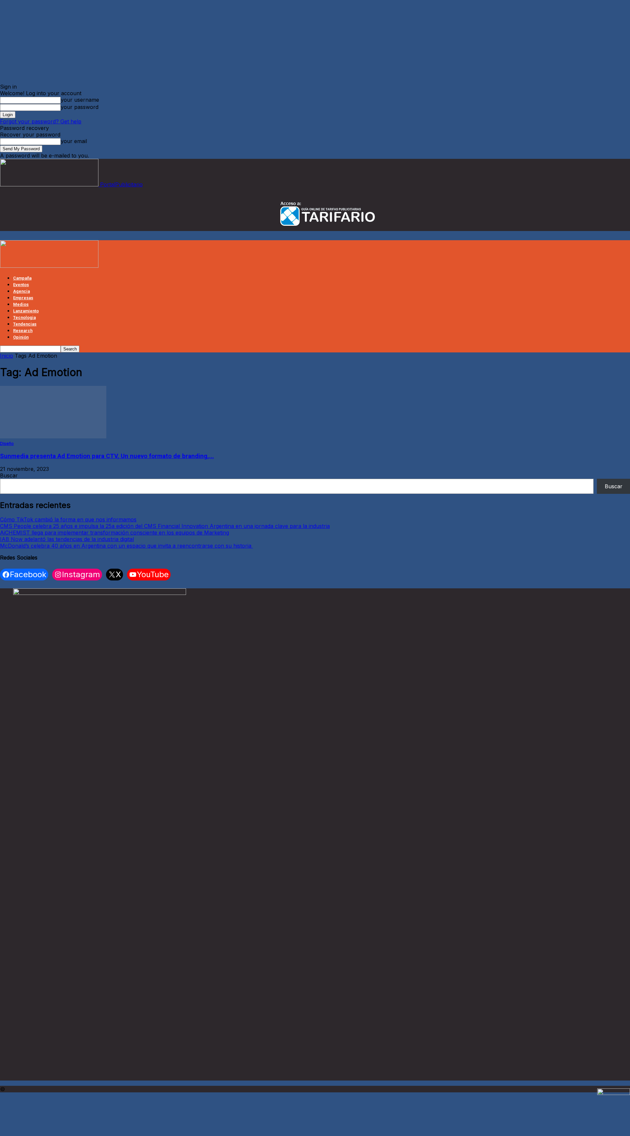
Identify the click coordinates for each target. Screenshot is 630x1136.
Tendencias (24, 324)
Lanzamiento (26, 310)
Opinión (21, 337)
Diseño (7, 443)
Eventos (21, 284)
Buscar (9, 475)
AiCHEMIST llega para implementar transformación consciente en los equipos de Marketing (114, 532)
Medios (21, 304)
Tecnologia (24, 317)
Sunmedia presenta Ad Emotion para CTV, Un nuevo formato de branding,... (107, 456)
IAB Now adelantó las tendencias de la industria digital (67, 539)
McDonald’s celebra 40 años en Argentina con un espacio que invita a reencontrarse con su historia (126, 545)
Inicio (6, 355)
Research (22, 330)
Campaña (22, 278)
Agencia (21, 291)
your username (80, 99)
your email (74, 141)
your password (79, 107)
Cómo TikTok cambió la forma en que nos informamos (68, 519)
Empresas (23, 297)
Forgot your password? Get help (40, 121)
